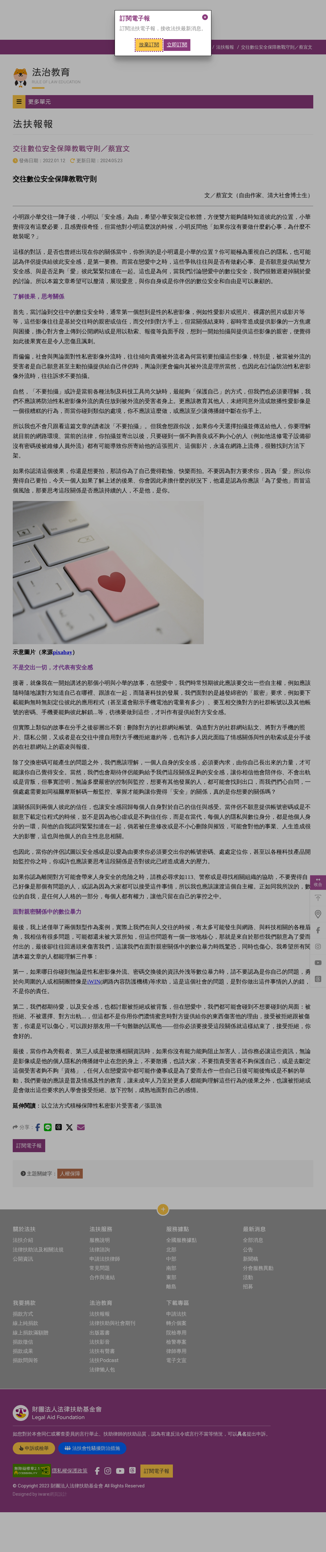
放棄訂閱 (149, 45)
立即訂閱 (177, 45)
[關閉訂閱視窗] (205, 17)
